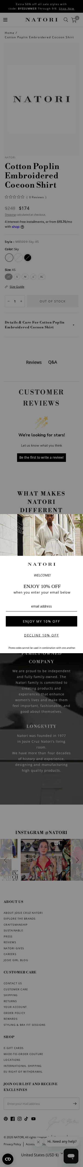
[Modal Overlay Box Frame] (41, 583)
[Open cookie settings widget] (7, 1159)
